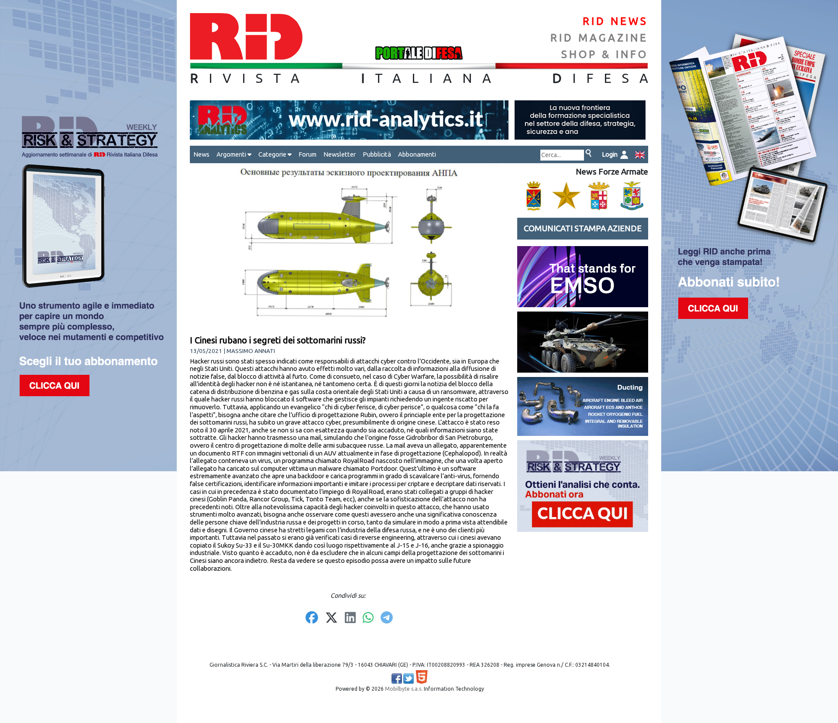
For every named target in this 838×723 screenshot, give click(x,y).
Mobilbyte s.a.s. (403, 689)
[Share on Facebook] (312, 618)
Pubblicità (377, 154)
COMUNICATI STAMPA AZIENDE (583, 228)
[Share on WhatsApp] (368, 618)
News (201, 154)
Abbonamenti (417, 154)
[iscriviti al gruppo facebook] (397, 678)
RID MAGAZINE (599, 38)
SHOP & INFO (604, 54)
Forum (307, 154)
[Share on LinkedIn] (350, 618)
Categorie (273, 154)
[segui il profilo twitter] (408, 678)
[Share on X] (331, 618)
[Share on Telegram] (387, 618)
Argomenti (231, 154)
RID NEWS (615, 21)
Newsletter (339, 154)
